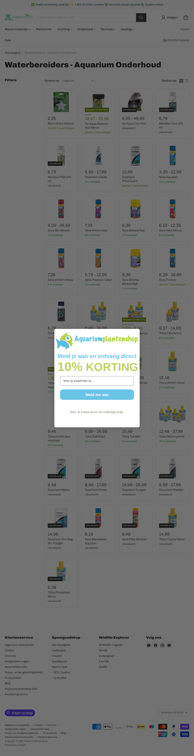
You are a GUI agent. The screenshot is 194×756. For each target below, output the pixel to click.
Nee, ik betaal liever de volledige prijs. (97, 412)
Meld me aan (97, 395)
